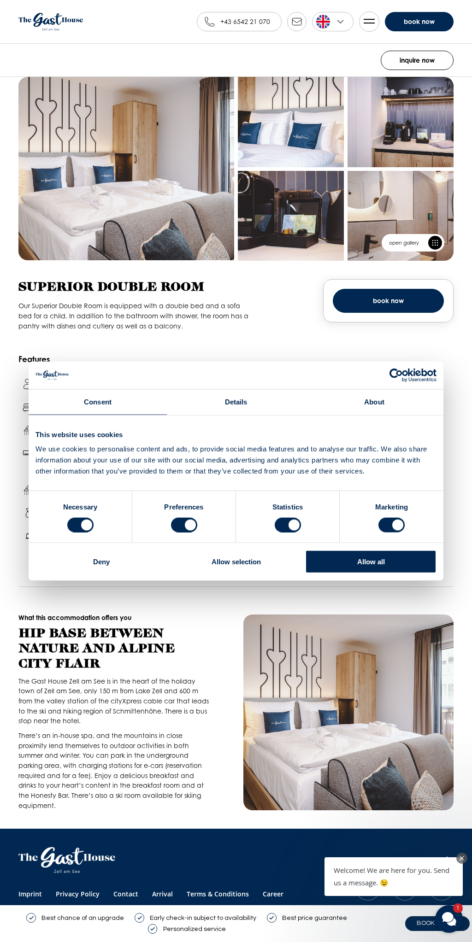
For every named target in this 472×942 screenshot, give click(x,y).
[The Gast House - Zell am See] (66, 860)
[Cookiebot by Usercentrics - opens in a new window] (396, 375)
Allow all (371, 562)
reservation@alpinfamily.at (297, 21)
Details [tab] (236, 401)
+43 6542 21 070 (245, 21)
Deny (101, 562)
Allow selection (236, 562)
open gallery (404, 243)
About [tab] (374, 401)
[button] (393, 876)
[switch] (184, 524)
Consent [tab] (98, 401)
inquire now (417, 60)
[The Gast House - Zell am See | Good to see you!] (50, 21)
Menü (369, 21)
